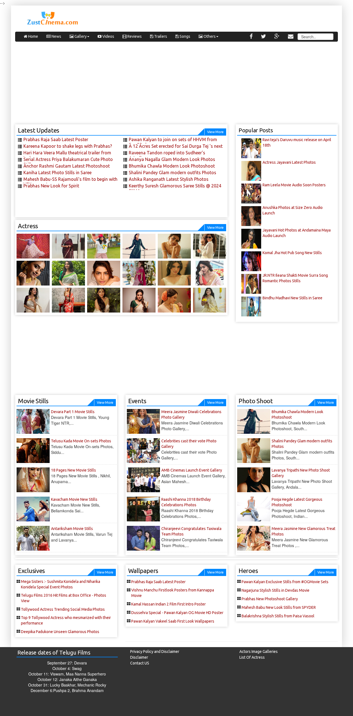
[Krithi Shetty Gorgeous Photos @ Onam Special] (174, 273)
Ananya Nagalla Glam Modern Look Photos (172, 159)
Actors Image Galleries (258, 651)
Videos (107, 36)
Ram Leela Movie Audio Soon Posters (294, 185)
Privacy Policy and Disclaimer (154, 651)
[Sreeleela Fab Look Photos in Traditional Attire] (139, 273)
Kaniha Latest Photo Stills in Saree (57, 172)
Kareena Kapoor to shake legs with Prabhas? (67, 146)
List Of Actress (252, 657)
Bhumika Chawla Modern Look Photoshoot (172, 165)
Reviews (134, 36)
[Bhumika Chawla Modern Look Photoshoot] (139, 246)
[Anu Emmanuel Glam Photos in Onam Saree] (209, 273)
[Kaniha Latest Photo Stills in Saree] (68, 246)
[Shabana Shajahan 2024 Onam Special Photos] (209, 300)
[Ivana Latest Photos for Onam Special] (68, 273)
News (56, 36)
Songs (184, 36)
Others (209, 36)
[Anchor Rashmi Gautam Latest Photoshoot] (33, 246)
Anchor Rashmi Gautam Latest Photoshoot (66, 165)
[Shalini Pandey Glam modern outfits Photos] (174, 246)
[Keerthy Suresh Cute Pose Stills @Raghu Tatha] (68, 300)
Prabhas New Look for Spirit (51, 185)
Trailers (160, 36)
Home (32, 36)
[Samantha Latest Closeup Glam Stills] (103, 273)
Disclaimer (139, 657)
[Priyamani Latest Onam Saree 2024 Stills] (139, 300)
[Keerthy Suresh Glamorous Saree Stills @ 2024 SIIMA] (33, 273)
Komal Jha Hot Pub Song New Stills (292, 253)
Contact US (139, 663)
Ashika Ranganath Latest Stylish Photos (168, 179)
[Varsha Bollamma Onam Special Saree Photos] (33, 300)
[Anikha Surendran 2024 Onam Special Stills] (103, 300)
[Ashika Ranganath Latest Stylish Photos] (209, 246)
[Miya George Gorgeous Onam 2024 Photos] (174, 300)
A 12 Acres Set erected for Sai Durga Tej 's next (176, 146)
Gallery (80, 36)
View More (215, 132)
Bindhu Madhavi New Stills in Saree (292, 298)
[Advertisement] (176, 85)
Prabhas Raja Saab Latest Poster (55, 139)
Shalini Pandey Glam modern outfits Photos (172, 172)
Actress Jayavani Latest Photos (289, 162)
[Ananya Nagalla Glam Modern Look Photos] (103, 246)
